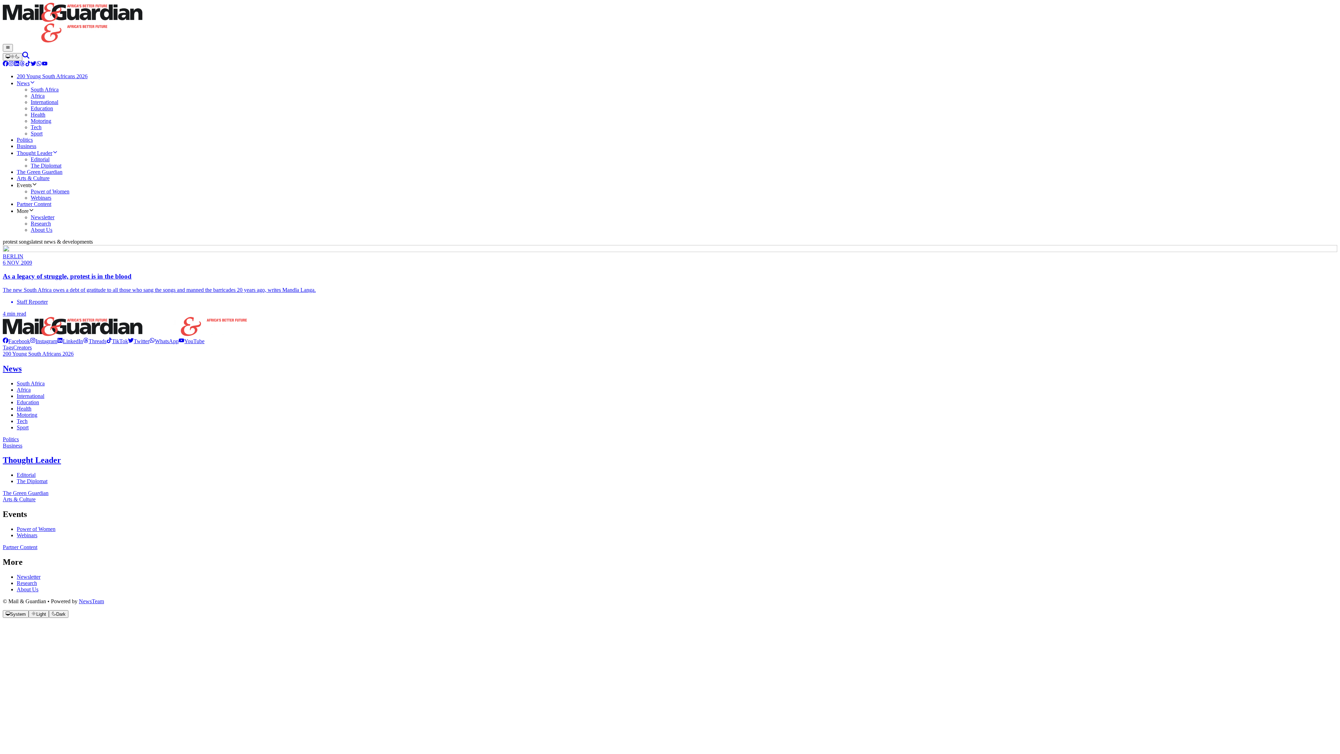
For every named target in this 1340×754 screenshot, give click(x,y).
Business (12, 446)
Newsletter (28, 577)
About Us (27, 589)
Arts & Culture (19, 499)
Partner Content (20, 547)
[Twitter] (33, 64)
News (12, 368)
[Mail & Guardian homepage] (670, 23)
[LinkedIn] (17, 64)
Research (27, 583)
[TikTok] (28, 64)
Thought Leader (32, 460)
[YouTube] (44, 64)
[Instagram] (11, 64)
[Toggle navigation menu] (8, 48)
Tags (8, 347)
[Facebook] (5, 64)
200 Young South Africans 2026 (38, 354)
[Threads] (22, 64)
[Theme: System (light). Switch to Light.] (12, 57)
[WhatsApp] (39, 64)
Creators (22, 347)
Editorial (26, 475)
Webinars (27, 535)
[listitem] (16, 341)
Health (24, 409)
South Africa (31, 383)
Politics (11, 439)
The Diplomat (32, 481)
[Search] (25, 57)
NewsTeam (91, 601)
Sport (23, 427)
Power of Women (36, 529)
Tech (22, 421)
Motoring (27, 415)
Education (28, 402)
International (30, 396)
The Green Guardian (26, 493)
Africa (24, 390)
